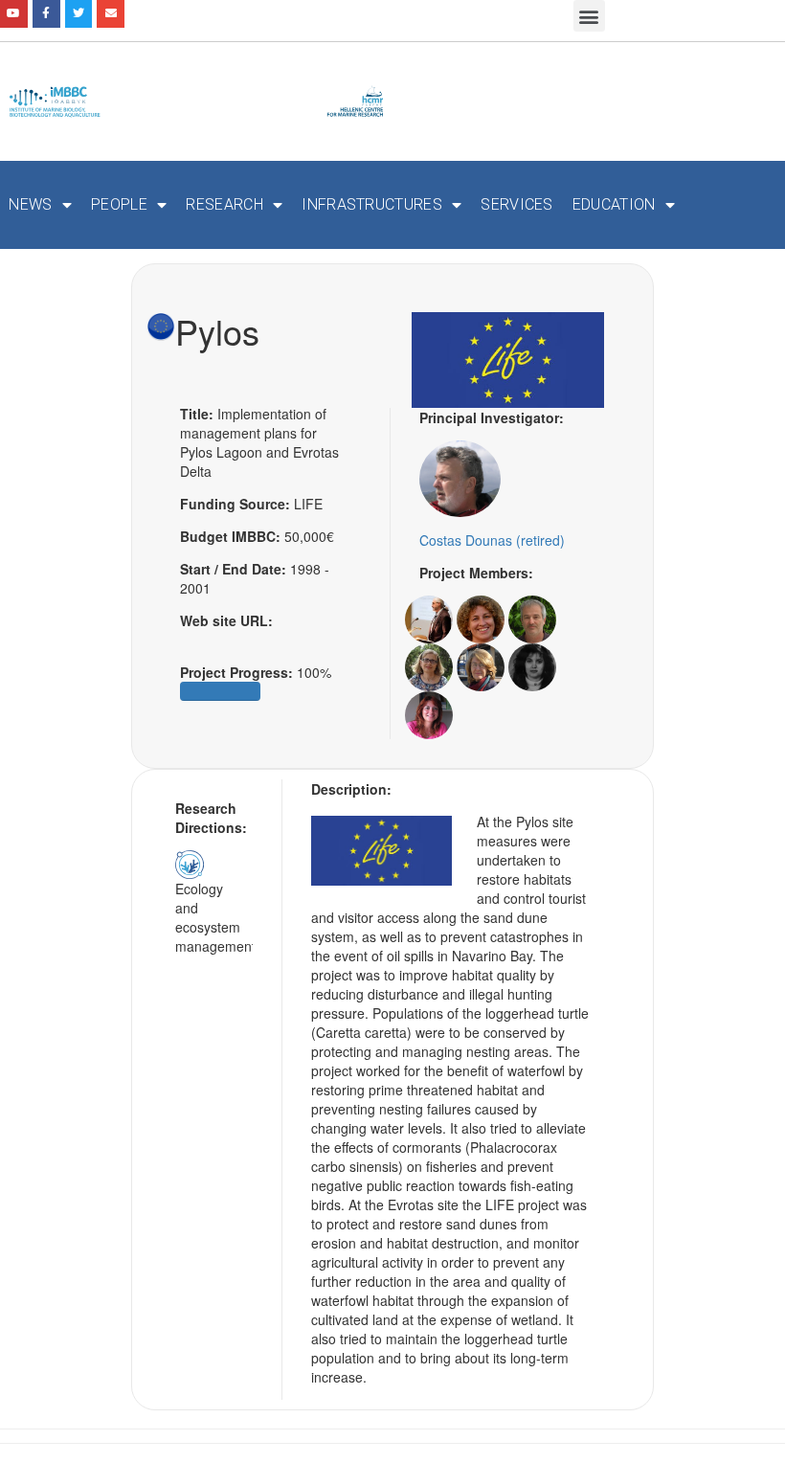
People (119, 204)
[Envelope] (110, 14)
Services (516, 204)
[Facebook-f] (46, 14)
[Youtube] (14, 14)
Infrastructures (372, 204)
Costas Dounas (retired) (492, 540)
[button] (589, 16)
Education (614, 204)
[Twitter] (79, 14)
